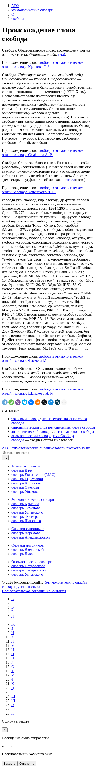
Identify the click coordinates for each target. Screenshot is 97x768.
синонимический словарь (32, 427)
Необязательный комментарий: (27, 754)
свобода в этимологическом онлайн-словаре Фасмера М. (42, 358)
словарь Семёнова (25, 508)
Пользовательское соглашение (26, 591)
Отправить (26, 763)
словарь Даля (21, 470)
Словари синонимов (27, 529)
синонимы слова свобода (74, 427)
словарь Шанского (26, 521)
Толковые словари (26, 466)
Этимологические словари (32, 500)
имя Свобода (63, 436)
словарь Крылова (25, 504)
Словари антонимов (27, 545)
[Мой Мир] (51, 402)
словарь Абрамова (25, 533)
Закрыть (10, 763)
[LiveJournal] (57, 402)
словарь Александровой (30, 537)
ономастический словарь (31, 436)
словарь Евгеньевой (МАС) (33, 475)
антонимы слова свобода (74, 432)
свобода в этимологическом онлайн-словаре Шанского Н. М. (42, 391)
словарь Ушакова (25, 492)
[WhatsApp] (11, 402)
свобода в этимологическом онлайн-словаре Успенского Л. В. (42, 190)
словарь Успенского (27, 512)
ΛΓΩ (6, 448)
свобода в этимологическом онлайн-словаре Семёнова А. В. (42, 153)
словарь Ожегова (25, 487)
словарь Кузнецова (26, 483)
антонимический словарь (31, 432)
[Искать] (5, 457)
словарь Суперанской (28, 570)
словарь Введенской (27, 549)
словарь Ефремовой (27, 479)
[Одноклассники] (37, 402)
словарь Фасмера (25, 517)
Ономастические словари (31, 562)
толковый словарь (25, 419)
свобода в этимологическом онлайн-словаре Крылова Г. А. (42, 64)
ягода (70, 180)
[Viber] (18, 402)
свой (61, 54)
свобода (17, 440)
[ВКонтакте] (31, 402)
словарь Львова (23, 554)
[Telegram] (5, 402)
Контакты (58, 591)
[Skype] (24, 402)
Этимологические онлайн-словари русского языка (50, 448)
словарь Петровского (28, 566)
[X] (44, 402)
